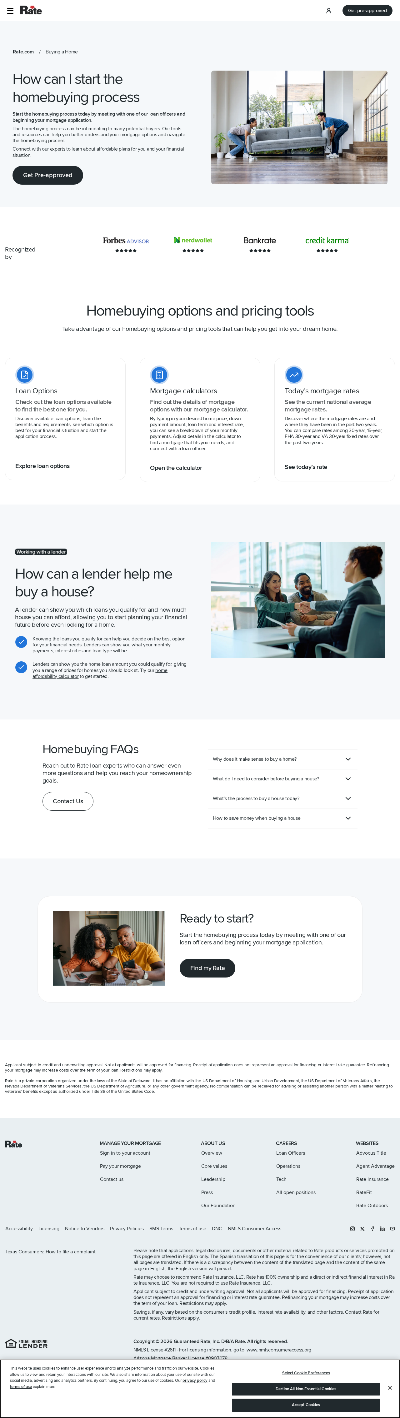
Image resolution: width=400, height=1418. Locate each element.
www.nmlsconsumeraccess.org (279, 1350)
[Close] (390, 1388)
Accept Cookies (306, 1404)
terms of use (21, 1386)
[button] (10, 10)
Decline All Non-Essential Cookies (306, 1388)
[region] (200, 1388)
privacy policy (195, 1380)
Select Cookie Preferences (306, 1373)
